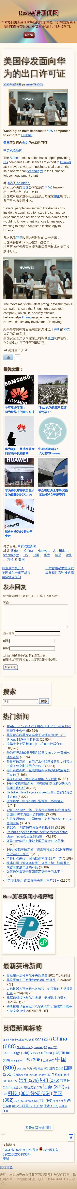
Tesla (52, 1053)
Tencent (36, 1053)
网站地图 (6, 1167)
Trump (17, 1060)
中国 (57, 196)
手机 (57, 1074)
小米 (33, 1074)
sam (52, 1047)
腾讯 (19, 1100)
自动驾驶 (31, 1101)
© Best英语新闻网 (38, 1127)
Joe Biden (22, 183)
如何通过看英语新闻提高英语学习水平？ (35, 871)
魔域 (6, 1158)
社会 (53, 1086)
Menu (29, 35)
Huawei (26, 135)
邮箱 (6, 640)
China (26, 317)
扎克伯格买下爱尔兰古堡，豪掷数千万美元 (37, 997)
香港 (51, 1106)
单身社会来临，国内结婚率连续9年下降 (34, 858)
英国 (58, 1100)
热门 (49, 1080)
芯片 (45, 1100)
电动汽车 (33, 1087)
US (50, 131)
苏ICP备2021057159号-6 (20, 1150)
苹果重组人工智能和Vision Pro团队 (31, 980)
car (43, 1039)
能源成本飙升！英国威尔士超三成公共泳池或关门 (16, 573)
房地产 (45, 1074)
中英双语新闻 (12, 150)
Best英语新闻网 (39, 13)
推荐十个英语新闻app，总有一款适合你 (34, 744)
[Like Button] (8, 357)
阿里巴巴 (32, 1106)
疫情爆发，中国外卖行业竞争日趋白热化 (35, 801)
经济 (41, 1093)
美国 (6, 142)
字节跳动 (20, 1074)
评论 (6, 602)
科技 (66, 329)
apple (8, 1039)
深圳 (57, 329)
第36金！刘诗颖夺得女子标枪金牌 (30, 827)
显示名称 (8, 633)
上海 (48, 1060)
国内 (56, 1068)
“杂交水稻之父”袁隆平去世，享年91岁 (33, 880)
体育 (21, 1069)
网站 (6, 648)
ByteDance (24, 1039)
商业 (43, 1068)
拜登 (11, 183)
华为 (25, 142)
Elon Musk (25, 1047)
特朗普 (17, 1087)
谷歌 (17, 1106)
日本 (13, 1080)
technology (35, 171)
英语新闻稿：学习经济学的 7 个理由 (32, 779)
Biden (14, 158)
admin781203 (34, 84)
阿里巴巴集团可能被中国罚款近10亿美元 (35, 841)
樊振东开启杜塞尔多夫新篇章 (27, 975)
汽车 (29, 1080)
